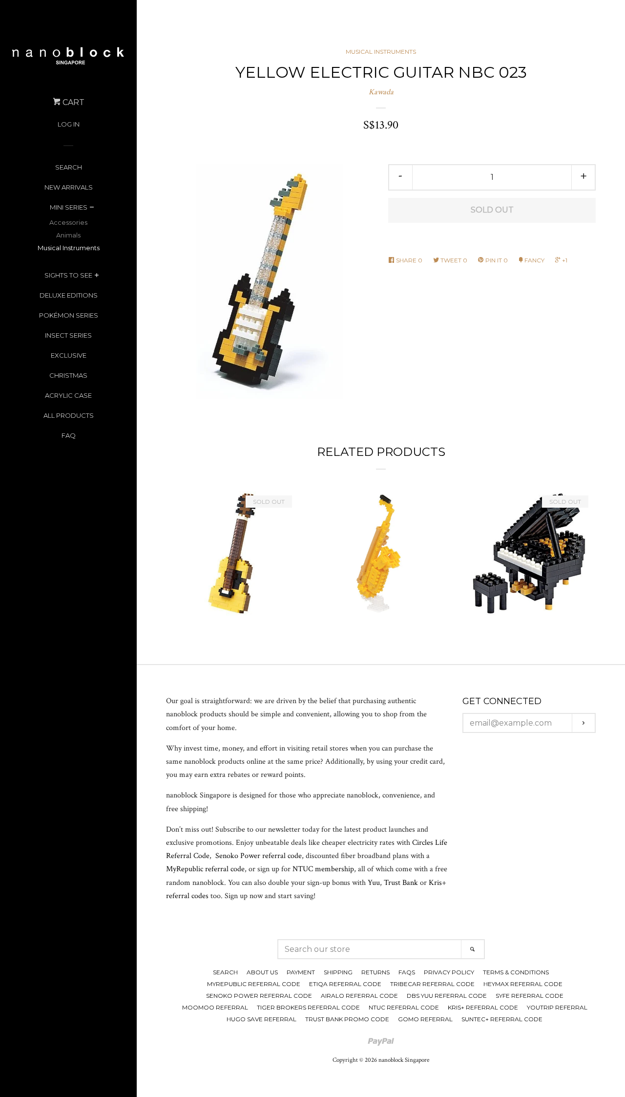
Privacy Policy (449, 972)
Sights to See (68, 275)
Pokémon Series (68, 315)
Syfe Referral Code (529, 995)
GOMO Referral (425, 1019)
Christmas (68, 375)
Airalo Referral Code (359, 995)
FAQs (406, 972)
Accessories (68, 222)
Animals (68, 235)
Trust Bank (401, 883)
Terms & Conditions (516, 972)
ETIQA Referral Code (345, 984)
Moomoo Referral (215, 1007)
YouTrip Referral (557, 1007)
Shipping (338, 972)
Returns (375, 972)
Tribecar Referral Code (432, 984)
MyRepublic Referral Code (253, 984)
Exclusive (68, 355)
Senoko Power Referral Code (259, 995)
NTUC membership (323, 869)
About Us (262, 972)
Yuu (374, 883)
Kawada (381, 92)
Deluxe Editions (69, 295)
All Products (68, 415)
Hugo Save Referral (261, 1019)
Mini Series (68, 207)
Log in (69, 124)
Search (68, 167)
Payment (301, 972)
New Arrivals (68, 187)
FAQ (69, 435)
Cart (72, 102)
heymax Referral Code (522, 984)
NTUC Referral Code (404, 1007)
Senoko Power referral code (258, 856)
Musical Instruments (69, 248)
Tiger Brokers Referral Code (308, 1007)
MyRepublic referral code (205, 869)
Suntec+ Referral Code (501, 1019)
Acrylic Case (68, 395)
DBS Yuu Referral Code (447, 995)
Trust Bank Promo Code (347, 1019)
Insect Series (68, 335)
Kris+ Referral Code (483, 1007)
